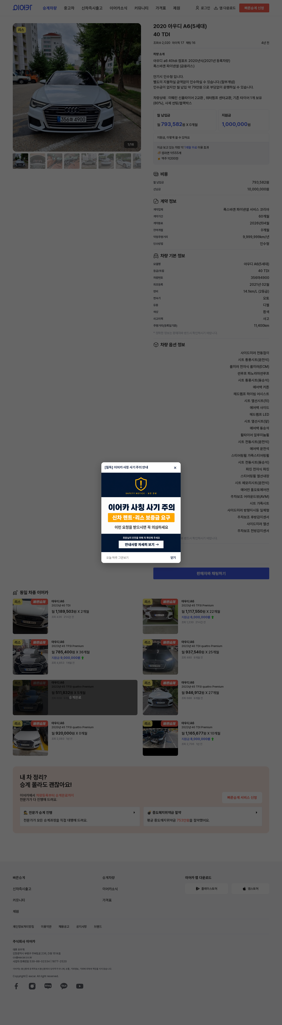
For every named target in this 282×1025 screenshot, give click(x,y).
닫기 (173, 557)
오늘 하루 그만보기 (117, 557)
